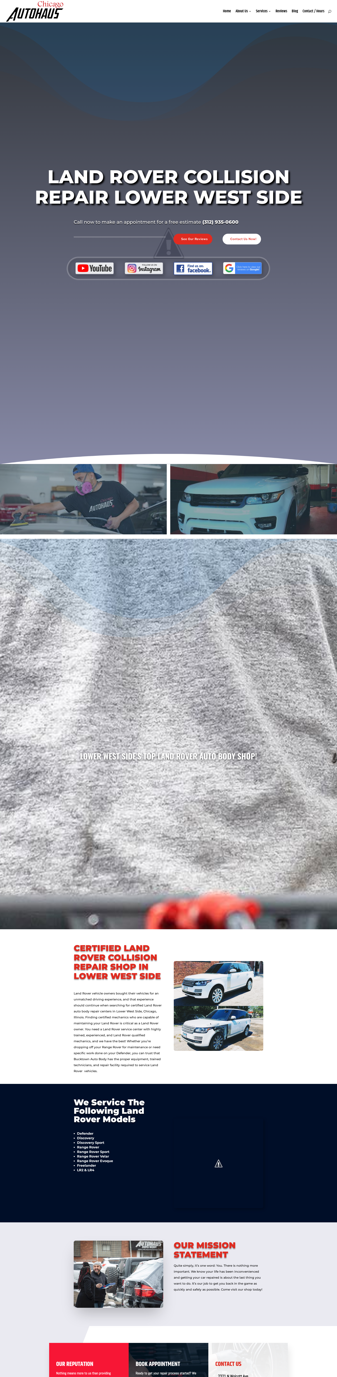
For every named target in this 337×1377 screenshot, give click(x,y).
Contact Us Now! (243, 239)
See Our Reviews (194, 239)
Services (261, 12)
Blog (295, 12)
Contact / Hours (313, 12)
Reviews (281, 12)
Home (227, 12)
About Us (242, 12)
